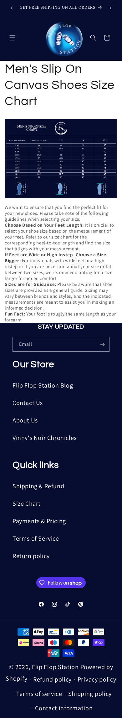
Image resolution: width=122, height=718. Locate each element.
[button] (12, 38)
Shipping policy (90, 694)
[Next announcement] (110, 8)
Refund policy (52, 679)
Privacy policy (97, 679)
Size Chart (27, 503)
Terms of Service (36, 538)
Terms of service (39, 694)
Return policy (31, 556)
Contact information (64, 708)
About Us (25, 420)
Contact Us (28, 403)
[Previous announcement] (11, 8)
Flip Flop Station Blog (43, 385)
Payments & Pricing (39, 521)
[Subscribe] (102, 344)
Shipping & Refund (38, 486)
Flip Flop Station (56, 667)
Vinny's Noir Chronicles (45, 438)
